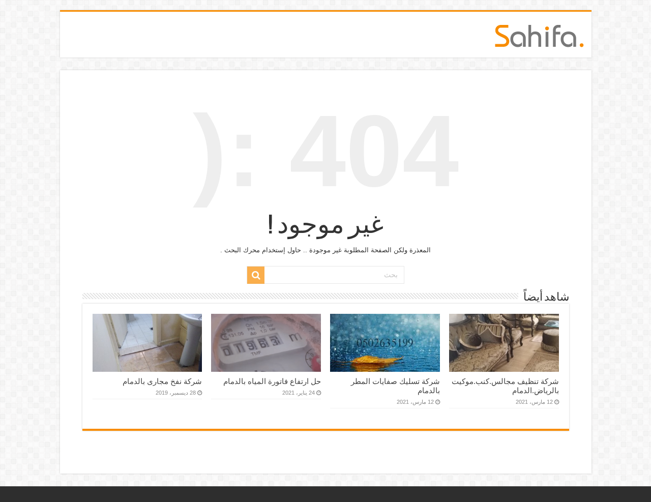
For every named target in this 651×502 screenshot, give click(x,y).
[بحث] (255, 275)
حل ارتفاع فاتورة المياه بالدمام (272, 381)
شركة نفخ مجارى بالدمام (162, 381)
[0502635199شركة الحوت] (539, 34)
